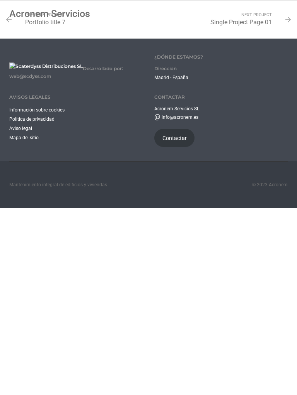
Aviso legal (20, 128)
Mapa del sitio (24, 137)
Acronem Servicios (49, 13)
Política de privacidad (32, 119)
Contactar (174, 138)
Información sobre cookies (37, 110)
